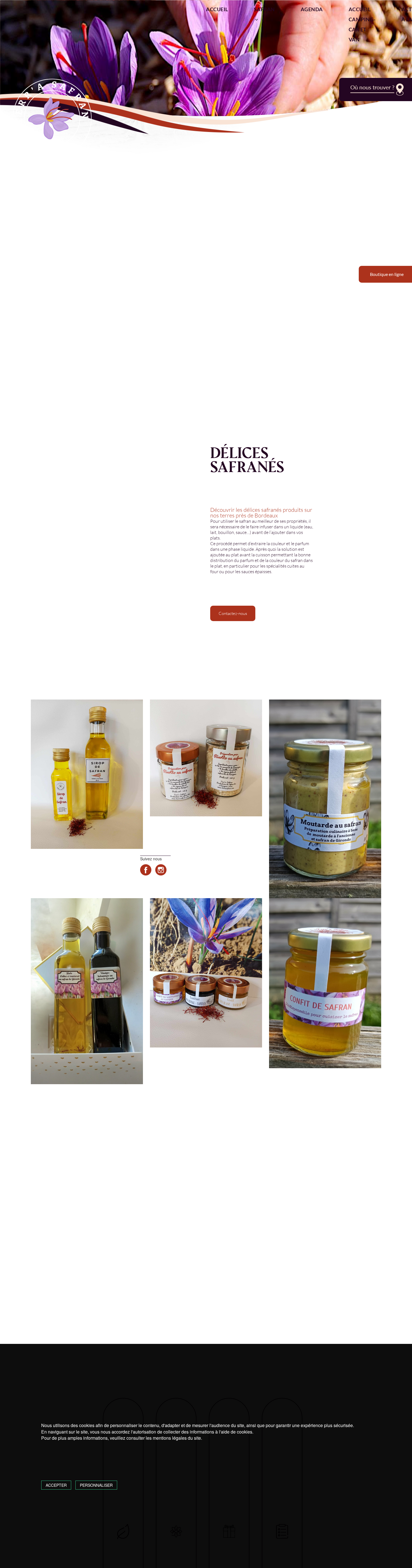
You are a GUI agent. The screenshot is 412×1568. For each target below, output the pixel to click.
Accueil (217, 9)
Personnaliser (96, 1485)
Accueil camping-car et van (362, 24)
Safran (264, 9)
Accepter (56, 1485)
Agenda (312, 9)
